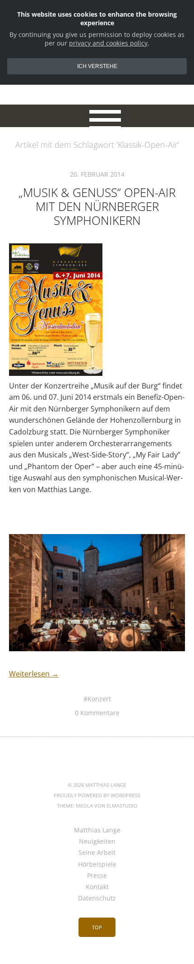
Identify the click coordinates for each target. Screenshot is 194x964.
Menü (97, 116)
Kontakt (97, 886)
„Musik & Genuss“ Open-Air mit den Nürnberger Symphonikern (97, 206)
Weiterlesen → (34, 674)
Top (97, 927)
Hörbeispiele (97, 864)
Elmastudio (122, 805)
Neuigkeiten (97, 841)
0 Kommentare (97, 712)
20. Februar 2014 (97, 174)
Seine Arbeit (97, 852)
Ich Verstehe (97, 66)
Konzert (99, 698)
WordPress (125, 795)
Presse (97, 875)
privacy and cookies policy (108, 43)
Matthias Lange (97, 830)
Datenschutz (97, 898)
